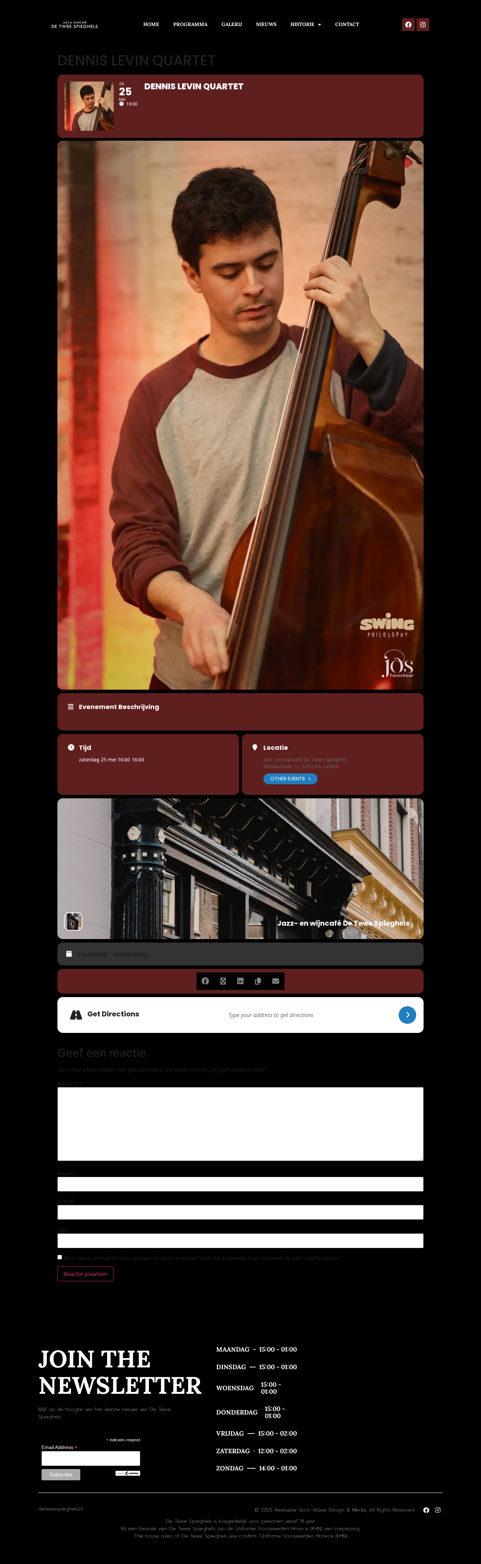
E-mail (65, 1201)
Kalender (92, 954)
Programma (190, 24)
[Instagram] (423, 24)
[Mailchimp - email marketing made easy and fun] (127, 1474)
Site (62, 1229)
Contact (347, 24)
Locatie (275, 748)
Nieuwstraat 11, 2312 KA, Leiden (301, 766)
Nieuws (266, 24)
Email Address (59, 1447)
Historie (302, 24)
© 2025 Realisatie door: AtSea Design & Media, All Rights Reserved (334, 1510)
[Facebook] (408, 24)
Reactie (69, 1083)
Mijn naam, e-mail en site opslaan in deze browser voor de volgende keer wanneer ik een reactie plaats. (202, 1258)
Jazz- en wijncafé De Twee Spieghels (305, 759)
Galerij (231, 24)
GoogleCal (130, 954)
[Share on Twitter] (223, 981)
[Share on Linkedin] (240, 981)
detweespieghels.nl (60, 1509)
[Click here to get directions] (407, 1015)
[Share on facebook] (205, 981)
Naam (65, 1173)
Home (151, 24)
